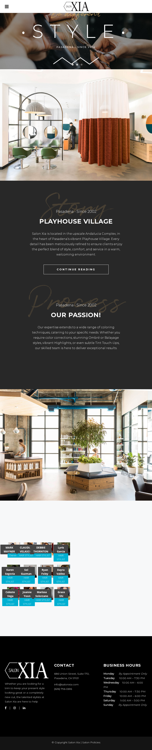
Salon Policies (91, 742)
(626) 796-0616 (63, 689)
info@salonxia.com (66, 684)
